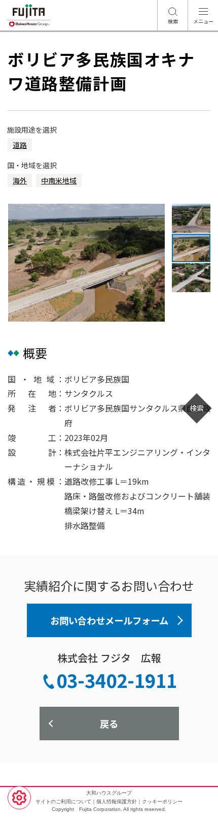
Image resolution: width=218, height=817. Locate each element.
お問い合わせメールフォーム (109, 620)
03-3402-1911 (116, 680)
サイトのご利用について (63, 801)
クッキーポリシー (162, 801)
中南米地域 (59, 180)
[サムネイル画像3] (191, 277)
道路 (20, 145)
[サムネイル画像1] (191, 218)
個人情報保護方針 (116, 801)
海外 (20, 180)
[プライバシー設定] (19, 797)
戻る (109, 723)
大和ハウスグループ (109, 793)
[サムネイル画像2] (191, 248)
